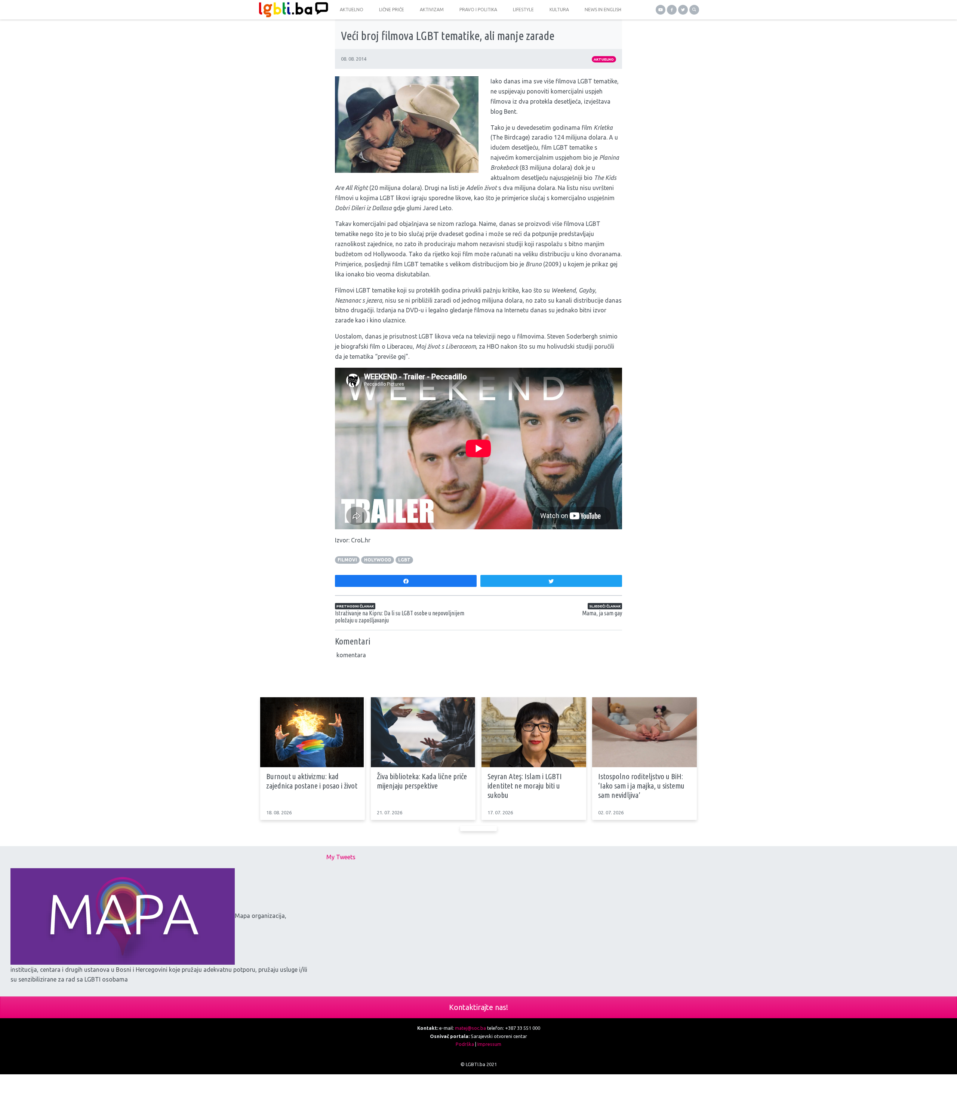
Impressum (489, 1044)
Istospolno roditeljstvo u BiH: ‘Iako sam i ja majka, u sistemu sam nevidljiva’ (641, 785)
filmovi (347, 559)
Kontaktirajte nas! (478, 1007)
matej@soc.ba (470, 1028)
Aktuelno (604, 59)
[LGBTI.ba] (291, 9)
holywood (377, 559)
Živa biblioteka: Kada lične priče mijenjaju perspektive (422, 781)
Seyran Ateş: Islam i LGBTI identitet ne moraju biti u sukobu (524, 785)
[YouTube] (660, 10)
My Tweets (341, 857)
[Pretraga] (694, 10)
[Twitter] (683, 10)
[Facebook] (672, 10)
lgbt (404, 559)
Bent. (510, 111)
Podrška (465, 1044)
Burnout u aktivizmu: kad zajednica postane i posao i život (311, 781)
